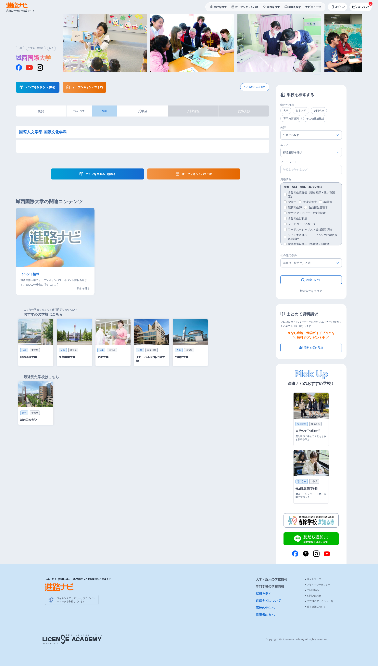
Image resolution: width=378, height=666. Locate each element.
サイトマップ (314, 579)
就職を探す (263, 593)
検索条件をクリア (311, 290)
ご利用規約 (313, 590)
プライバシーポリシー (319, 584)
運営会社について (316, 606)
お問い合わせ (314, 595)
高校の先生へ (265, 608)
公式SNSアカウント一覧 (320, 601)
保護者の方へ (265, 615)
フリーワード (288, 162)
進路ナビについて (268, 600)
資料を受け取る (313, 347)
